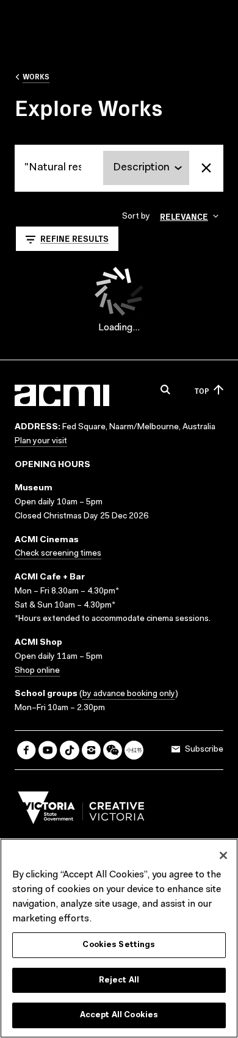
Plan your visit (41, 441)
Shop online (37, 671)
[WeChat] (112, 750)
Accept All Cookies (119, 1015)
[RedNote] (133, 750)
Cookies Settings (118, 945)
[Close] (223, 855)
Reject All (119, 980)
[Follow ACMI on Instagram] (91, 750)
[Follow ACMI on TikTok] (69, 750)
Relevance (184, 216)
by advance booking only (128, 694)
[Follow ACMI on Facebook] (26, 750)
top (202, 390)
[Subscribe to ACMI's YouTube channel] (47, 750)
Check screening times (58, 554)
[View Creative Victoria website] (81, 810)
